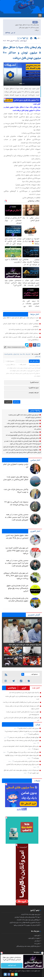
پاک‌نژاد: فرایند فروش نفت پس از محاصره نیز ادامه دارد (24, 329)
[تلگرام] (38, 345)
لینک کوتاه (29, 347)
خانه (35, 22)
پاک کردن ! (8, 402)
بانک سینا (22, 354)
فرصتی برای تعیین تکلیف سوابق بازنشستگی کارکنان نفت (23, 420)
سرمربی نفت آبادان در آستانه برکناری (29, 728)
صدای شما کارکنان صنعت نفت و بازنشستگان (28, 946)
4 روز (25, 734)
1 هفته (35, 743)
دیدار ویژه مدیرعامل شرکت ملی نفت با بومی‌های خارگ (25, 644)
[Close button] (42, 953)
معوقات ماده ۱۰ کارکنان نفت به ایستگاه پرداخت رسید (24, 432)
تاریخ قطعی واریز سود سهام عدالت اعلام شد (28, 920)
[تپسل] (5, 99)
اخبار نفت (36, 688)
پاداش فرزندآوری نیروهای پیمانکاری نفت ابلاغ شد (25, 438)
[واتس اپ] (13, 681)
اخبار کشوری (35, 531)
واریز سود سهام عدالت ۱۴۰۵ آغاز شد (30, 914)
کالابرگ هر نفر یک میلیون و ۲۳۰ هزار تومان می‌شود (27, 925)
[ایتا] (21, 681)
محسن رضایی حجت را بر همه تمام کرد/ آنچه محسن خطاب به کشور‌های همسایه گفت (16, 517)
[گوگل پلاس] (30, 345)
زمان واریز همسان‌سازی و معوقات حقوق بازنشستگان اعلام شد (16, 599)
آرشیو (32, 910)
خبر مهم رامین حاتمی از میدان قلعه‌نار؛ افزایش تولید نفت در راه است (21, 702)
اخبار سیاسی (35, 460)
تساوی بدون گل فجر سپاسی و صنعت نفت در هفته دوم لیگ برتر (21, 740)
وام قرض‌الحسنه (8, 354)
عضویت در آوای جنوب (34, 938)
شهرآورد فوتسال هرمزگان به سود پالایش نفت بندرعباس (24, 737)
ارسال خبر (37, 941)
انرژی (24, 688)
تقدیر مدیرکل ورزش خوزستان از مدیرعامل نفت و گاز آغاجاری (22, 764)
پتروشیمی (12, 688)
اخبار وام (28, 354)
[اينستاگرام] (5, 681)
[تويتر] (26, 345)
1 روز (15, 728)
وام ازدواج (16, 354)
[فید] (6, 674)
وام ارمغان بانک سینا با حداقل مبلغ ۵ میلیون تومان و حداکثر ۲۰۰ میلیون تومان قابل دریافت (22, 52)
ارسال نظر (16, 402)
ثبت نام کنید (12, 965)
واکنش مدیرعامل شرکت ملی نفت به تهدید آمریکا (16, 491)
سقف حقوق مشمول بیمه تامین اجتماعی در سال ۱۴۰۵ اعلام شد (17, 537)
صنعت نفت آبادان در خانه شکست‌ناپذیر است (26, 761)
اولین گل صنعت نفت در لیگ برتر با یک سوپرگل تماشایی (24, 752)
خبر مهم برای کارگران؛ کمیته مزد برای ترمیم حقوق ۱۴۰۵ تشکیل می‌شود (16, 551)
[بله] (28, 681)
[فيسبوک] (34, 345)
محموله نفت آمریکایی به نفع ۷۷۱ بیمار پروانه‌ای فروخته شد (16, 503)
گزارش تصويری (34, 615)
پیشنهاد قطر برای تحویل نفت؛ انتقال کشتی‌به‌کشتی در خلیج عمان (15, 478)
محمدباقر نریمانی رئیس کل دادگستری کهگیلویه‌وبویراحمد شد (22, 435)
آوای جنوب (37, 935)
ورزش (38, 724)
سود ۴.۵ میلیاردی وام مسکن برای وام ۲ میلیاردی (27, 917)
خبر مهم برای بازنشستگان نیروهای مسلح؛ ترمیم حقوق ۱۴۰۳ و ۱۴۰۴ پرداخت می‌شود (16, 576)
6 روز (5, 737)
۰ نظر (38, 38)
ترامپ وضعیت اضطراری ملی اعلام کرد (15, 466)
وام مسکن (37, 357)
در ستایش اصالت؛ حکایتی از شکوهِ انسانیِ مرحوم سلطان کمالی (22, 333)
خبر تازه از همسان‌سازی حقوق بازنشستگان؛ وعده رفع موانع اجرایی (17, 588)
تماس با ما (37, 943)
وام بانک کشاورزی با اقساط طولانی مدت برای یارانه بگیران (25, 922)
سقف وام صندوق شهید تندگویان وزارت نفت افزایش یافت (23, 423)
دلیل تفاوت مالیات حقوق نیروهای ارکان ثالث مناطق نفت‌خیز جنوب (21, 447)
